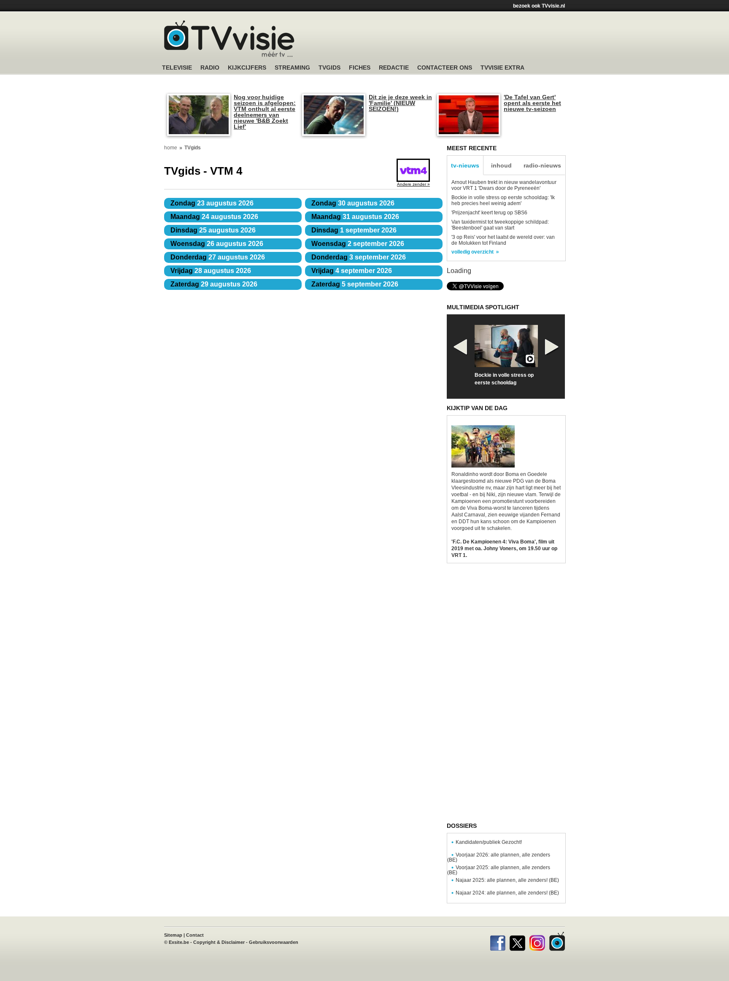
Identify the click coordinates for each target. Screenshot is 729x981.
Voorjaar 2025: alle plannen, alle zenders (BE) (498, 870)
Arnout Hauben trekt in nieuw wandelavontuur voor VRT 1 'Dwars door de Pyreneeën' (503, 185)
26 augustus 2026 (216, 243)
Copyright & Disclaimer (219, 942)
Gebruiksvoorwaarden (273, 942)
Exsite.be (179, 942)
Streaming (292, 68)
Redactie (394, 68)
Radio (209, 68)
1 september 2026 (354, 230)
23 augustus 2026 (212, 203)
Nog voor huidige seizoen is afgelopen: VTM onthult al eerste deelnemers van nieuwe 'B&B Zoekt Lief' (265, 112)
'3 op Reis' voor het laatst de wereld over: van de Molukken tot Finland (503, 240)
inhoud (501, 165)
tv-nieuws (465, 165)
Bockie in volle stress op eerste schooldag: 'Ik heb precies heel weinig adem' (503, 200)
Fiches (359, 68)
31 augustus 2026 (355, 216)
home (170, 147)
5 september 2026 (354, 284)
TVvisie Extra (502, 68)
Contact (195, 935)
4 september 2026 (351, 270)
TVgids (329, 68)
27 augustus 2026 (217, 257)
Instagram (537, 941)
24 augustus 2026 (214, 216)
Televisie (177, 68)
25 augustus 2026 (213, 230)
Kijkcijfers (247, 68)
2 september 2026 (357, 243)
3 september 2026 (358, 257)
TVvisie (557, 941)
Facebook (497, 941)
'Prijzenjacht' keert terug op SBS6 (489, 213)
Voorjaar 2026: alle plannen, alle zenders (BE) (498, 857)
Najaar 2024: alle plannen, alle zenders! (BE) (507, 893)
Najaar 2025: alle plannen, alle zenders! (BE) (507, 880)
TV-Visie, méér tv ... (229, 38)
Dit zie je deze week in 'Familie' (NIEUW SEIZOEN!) (400, 103)
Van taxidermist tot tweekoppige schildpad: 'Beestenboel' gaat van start (500, 225)
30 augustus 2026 (352, 203)
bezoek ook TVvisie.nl (539, 6)
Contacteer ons (444, 68)
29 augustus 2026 (213, 284)
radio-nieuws (542, 165)
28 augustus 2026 (210, 270)
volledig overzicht (472, 252)
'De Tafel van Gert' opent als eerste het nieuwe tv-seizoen (532, 103)
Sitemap (173, 935)
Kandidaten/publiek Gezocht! (489, 842)
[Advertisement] (444, 40)
